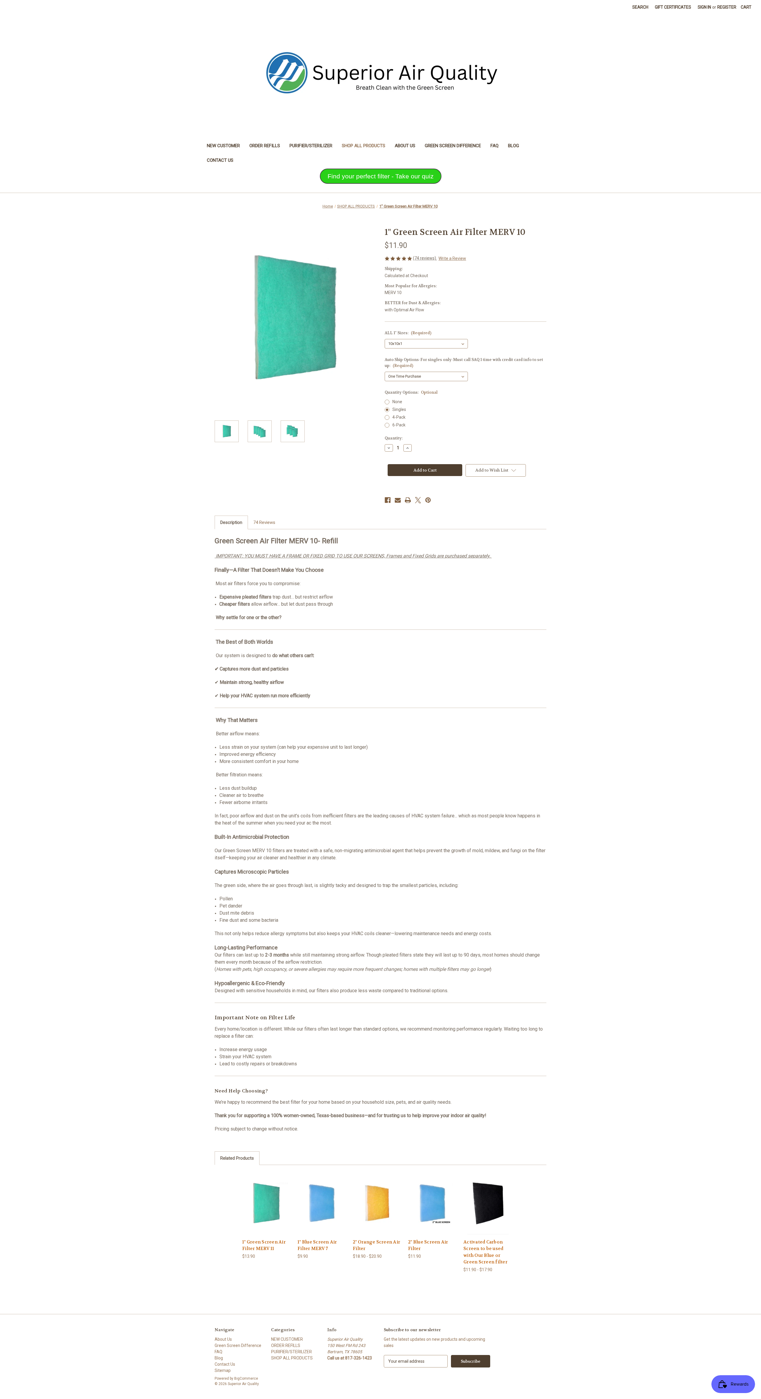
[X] (418, 500)
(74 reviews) (425, 258)
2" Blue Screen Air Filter (428, 1245)
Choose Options (267, 1208)
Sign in (704, 7)
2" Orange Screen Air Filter (376, 1245)
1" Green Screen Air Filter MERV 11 (264, 1245)
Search (640, 7)
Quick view (262, 1198)
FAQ (494, 145)
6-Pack (398, 425)
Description (231, 522)
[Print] (408, 500)
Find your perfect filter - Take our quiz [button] (381, 176)
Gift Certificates (673, 7)
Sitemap (223, 1370)
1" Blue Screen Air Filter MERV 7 (317, 1245)
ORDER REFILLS (264, 145)
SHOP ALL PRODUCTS (363, 145)
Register (726, 7)
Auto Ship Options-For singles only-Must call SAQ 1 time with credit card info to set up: (464, 362)
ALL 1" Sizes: (408, 332)
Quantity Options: (411, 392)
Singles (399, 409)
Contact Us (220, 160)
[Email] (398, 500)
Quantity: (393, 438)
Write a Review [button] (452, 258)
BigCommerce (246, 1378)
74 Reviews (264, 522)
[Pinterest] (428, 500)
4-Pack (398, 417)
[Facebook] (388, 500)
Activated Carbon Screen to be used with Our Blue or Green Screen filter (485, 1252)
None (397, 401)
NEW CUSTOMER (223, 145)
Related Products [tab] (237, 1158)
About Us (405, 145)
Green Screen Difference (453, 145)
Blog (513, 145)
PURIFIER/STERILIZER (311, 145)
